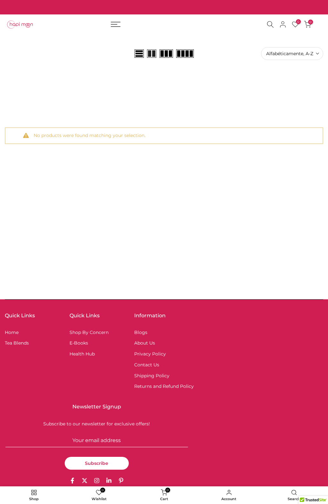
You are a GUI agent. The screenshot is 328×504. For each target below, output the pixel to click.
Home (12, 332)
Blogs (140, 332)
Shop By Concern (89, 332)
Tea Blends (17, 343)
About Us (144, 343)
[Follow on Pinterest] (121, 480)
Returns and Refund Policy (164, 386)
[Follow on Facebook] (72, 480)
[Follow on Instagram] (97, 480)
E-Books (79, 343)
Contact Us (146, 365)
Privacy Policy (150, 354)
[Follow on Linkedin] (109, 480)
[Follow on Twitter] (84, 480)
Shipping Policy (151, 376)
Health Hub (82, 354)
